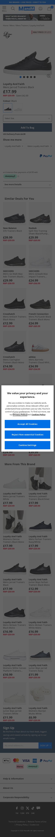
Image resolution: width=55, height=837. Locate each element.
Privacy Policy (20, 414)
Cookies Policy (38, 414)
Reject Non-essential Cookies (27, 434)
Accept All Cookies (27, 424)
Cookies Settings (27, 445)
